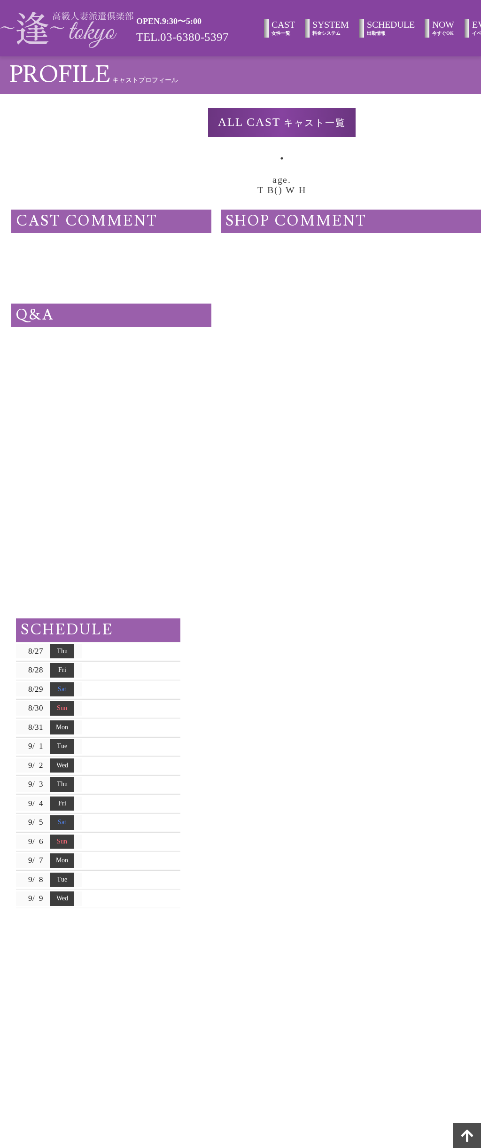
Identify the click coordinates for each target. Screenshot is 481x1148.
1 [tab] (282, 158)
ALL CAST (282, 122)
